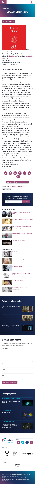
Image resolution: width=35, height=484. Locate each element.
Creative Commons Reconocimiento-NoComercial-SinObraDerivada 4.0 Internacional (16, 479)
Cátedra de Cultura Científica (14, 474)
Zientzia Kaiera (6, 410)
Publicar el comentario (9, 382)
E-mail (4, 369)
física (4, 189)
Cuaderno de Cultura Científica (11, 399)
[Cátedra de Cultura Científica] (11, 454)
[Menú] (31, 2)
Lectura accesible (8, 21)
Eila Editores (12, 56)
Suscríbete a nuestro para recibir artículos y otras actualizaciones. (16, 197)
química (9, 189)
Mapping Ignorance (8, 422)
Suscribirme (26, 201)
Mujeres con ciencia (10, 477)
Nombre (4, 364)
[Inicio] (3, 2)
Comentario (5, 348)
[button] (5, 173)
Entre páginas (5, 8)
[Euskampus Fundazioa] (27, 454)
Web (3, 375)
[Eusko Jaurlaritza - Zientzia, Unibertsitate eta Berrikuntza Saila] (17, 465)
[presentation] (17, 214)
